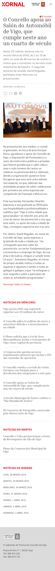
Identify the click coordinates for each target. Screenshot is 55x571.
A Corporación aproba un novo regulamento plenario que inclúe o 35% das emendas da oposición (27, 354)
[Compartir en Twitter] (20, 94)
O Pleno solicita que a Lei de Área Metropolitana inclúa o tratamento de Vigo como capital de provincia (26, 339)
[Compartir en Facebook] (15, 94)
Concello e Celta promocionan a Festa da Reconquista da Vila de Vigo (26, 438)
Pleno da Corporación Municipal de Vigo (24, 450)
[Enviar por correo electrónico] (11, 93)
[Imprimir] (5, 93)
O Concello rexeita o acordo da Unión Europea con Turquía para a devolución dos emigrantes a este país (27, 370)
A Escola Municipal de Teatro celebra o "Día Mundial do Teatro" (27, 399)
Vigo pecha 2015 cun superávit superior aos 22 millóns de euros (23, 310)
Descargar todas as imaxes (17, 284)
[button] (50, 4)
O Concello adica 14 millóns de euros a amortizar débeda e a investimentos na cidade (26, 324)
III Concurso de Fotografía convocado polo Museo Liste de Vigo (26, 412)
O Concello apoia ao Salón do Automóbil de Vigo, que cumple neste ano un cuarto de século (26, 385)
